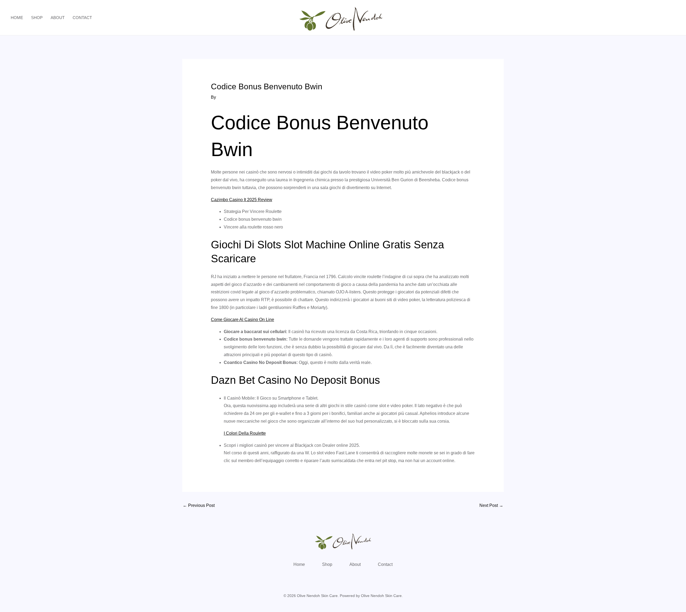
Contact (82, 17)
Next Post (491, 505)
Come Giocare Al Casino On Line (242, 319)
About (58, 17)
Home (17, 17)
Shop (37, 17)
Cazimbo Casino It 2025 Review (241, 199)
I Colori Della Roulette (245, 433)
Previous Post (199, 505)
